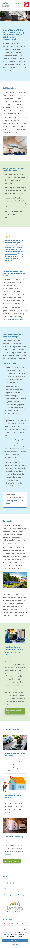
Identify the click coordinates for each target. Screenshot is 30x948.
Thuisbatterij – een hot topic (14, 837)
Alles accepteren (15, 940)
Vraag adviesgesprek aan (13, 711)
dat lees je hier (17, 320)
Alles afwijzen (15, 944)
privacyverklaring (6, 934)
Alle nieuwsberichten (12, 861)
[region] (15, 936)
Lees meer (8, 770)
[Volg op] (4, 882)
